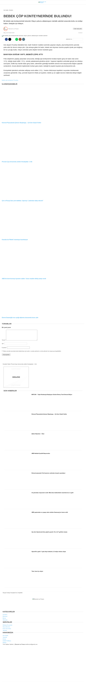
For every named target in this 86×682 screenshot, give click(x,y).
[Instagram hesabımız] (36, 679)
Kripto (5, 27)
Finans (5, 20)
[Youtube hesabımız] (48, 679)
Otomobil (5, 37)
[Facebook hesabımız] (12, 679)
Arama (69, 8)
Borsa (4, 24)
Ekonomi (5, 17)
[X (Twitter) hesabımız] (24, 679)
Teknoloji (6, 34)
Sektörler (6, 31)
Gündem (5, 13)
